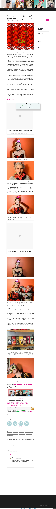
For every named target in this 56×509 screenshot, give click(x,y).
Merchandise (25, 9)
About (12, 9)
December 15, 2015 (10, 20)
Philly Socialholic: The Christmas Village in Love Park (22, 404)
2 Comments (21, 20)
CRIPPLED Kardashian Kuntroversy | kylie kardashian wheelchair (13, 439)
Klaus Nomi (21, 181)
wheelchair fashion (10, 435)
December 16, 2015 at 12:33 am (14, 451)
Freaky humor (10, 431)
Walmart (8, 191)
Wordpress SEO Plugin (24, 508)
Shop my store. (20, 398)
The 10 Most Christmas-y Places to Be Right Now (18, 404)
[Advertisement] (44, 57)
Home (8, 9)
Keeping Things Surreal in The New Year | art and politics (28, 439)
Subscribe (40, 28)
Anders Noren (45, 505)
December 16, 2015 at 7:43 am (16, 458)
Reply (10, 454)
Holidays (13, 431)
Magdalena (16, 20)
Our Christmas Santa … (26, 403)
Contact (16, 9)
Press (20, 9)
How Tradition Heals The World (8, 403)
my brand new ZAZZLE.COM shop (23, 384)
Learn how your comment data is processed (26, 490)
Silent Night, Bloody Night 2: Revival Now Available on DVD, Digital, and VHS (13, 404)
